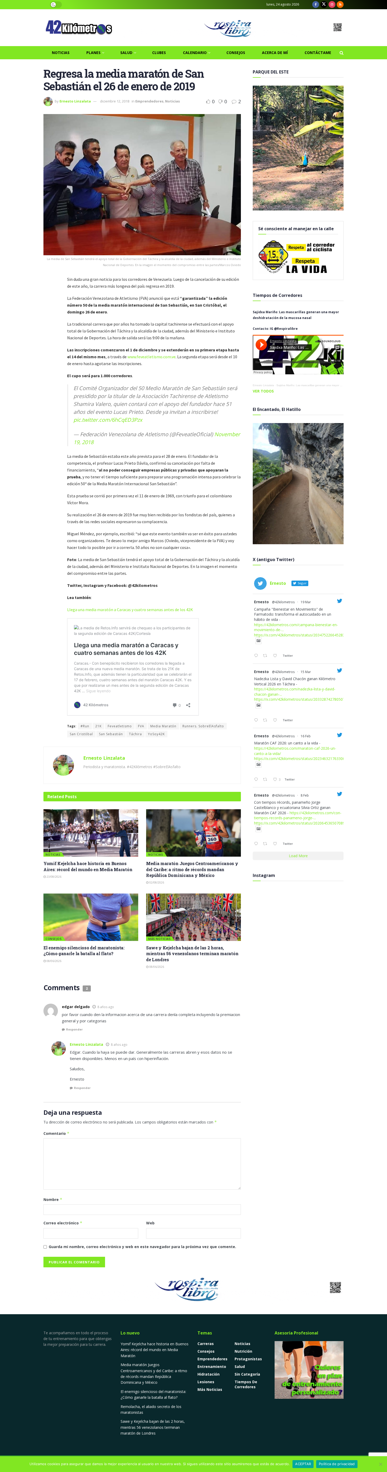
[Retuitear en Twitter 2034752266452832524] (266, 655)
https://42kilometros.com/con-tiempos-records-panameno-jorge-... (297, 815)
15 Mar (306, 672)
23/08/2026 (53, 877)
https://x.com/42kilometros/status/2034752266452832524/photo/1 (311, 634)
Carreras (205, 1343)
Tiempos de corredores (246, 1384)
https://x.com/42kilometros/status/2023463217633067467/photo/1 (311, 758)
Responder (74, 1029)
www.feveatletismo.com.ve (151, 356)
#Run (85, 726)
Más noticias (159, 939)
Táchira (135, 734)
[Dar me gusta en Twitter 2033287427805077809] (276, 720)
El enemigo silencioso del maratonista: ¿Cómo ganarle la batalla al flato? (84, 950)
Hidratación (208, 1374)
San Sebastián (111, 734)
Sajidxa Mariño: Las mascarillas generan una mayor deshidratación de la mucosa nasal (329, 385)
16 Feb (306, 736)
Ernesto (261, 601)
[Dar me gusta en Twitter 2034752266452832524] (276, 655)
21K (98, 726)
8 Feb (305, 795)
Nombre (52, 1199)
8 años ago (105, 1007)
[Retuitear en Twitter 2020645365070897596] (266, 844)
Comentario (56, 1133)
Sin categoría (247, 1374)
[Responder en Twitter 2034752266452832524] (257, 655)
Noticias (61, 52)
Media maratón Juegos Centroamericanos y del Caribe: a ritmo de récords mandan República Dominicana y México (192, 869)
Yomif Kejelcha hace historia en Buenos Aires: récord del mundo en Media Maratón (87, 866)
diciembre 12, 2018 (114, 101)
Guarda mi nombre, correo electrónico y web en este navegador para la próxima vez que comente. (142, 1246)
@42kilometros (283, 602)
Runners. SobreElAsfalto (203, 726)
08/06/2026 (53, 961)
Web (150, 1222)
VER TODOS (263, 391)
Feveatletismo (120, 726)
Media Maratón (163, 726)
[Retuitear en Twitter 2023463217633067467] (266, 779)
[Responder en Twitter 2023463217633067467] (257, 779)
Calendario (195, 52)
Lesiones (205, 1381)
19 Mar (306, 602)
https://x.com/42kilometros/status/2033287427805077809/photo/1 (311, 699)
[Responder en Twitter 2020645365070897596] (257, 844)
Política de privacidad (337, 1464)
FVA (141, 726)
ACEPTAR (303, 1464)
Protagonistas (248, 1358)
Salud (126, 52)
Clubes (159, 52)
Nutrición (243, 1351)
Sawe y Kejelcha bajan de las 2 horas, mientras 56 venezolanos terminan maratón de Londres (192, 953)
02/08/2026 (156, 882)
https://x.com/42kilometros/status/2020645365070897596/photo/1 (311, 823)
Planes (93, 52)
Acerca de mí (275, 52)
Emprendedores (149, 101)
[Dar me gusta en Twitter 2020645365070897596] (276, 844)
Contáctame (318, 52)
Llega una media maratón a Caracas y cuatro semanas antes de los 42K (130, 609)
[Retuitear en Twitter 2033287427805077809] (266, 720)
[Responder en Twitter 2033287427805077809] (257, 720)
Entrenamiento (211, 1366)
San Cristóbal (81, 734)
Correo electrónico (62, 1222)
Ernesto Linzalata (75, 101)
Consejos (235, 52)
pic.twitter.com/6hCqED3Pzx (107, 419)
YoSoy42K (156, 734)
